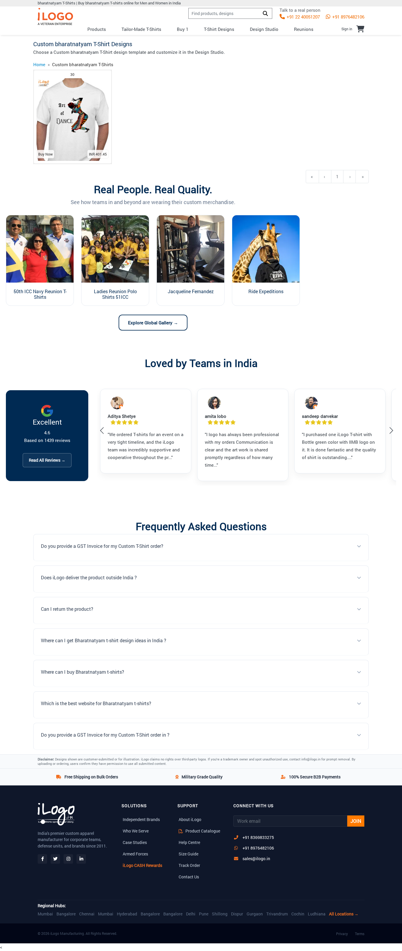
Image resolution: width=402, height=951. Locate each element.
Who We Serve (136, 831)
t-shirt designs (219, 29)
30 (72, 74)
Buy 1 (182, 29)
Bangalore (66, 914)
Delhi (190, 914)
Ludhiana (316, 914)
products (96, 29)
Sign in (346, 28)
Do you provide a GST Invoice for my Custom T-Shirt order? (102, 546)
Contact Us (189, 877)
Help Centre (189, 842)
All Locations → (343, 914)
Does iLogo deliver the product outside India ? (89, 577)
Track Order (189, 865)
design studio (264, 29)
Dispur (237, 914)
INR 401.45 (98, 154)
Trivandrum (277, 914)
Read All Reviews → (47, 460)
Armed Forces (135, 854)
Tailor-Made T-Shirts (141, 29)
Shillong (219, 914)
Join (355, 821)
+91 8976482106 (347, 17)
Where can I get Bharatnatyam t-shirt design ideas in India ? (103, 640)
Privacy (342, 933)
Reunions (303, 29)
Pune (203, 914)
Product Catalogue (202, 831)
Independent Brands (141, 819)
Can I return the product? (67, 609)
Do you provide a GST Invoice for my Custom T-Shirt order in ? (105, 735)
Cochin (297, 914)
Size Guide (188, 854)
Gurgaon (255, 914)
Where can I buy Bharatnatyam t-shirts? (82, 672)
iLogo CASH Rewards (142, 865)
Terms (359, 933)
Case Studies (135, 842)
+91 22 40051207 (302, 17)
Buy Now (45, 154)
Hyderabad (127, 914)
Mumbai (45, 914)
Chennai (86, 914)
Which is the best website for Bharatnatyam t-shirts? (96, 703)
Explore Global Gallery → (153, 323)
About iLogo (190, 819)
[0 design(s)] (360, 29)
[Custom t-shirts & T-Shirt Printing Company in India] (55, 16)
